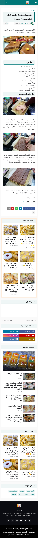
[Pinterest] (12, 208)
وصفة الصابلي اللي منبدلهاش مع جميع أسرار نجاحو (11, 265)
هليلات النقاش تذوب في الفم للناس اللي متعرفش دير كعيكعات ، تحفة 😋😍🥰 (27, 241)
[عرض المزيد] (33, 212)
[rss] (8, 520)
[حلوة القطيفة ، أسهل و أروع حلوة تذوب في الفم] (27, 278)
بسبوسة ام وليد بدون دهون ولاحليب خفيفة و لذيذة (19, 365)
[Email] (9, 208)
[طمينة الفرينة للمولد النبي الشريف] (29, 376)
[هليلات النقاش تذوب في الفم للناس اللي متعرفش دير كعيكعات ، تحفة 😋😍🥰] (27, 230)
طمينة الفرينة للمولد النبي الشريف (14, 374)
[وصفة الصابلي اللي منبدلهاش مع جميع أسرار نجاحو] (11, 256)
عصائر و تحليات (13, 491)
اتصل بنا (27, 535)
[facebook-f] (29, 520)
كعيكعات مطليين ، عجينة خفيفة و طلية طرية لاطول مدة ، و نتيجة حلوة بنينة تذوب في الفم (13, 386)
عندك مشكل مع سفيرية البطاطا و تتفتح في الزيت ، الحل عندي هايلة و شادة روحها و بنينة (13, 418)
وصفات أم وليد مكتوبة (12, 528)
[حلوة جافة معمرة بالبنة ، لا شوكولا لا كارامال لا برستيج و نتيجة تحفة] (11, 278)
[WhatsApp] (16, 208)
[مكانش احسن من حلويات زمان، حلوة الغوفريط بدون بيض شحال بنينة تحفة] (11, 230)
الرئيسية (31, 532)
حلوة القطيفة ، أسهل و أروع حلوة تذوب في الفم (28, 288)
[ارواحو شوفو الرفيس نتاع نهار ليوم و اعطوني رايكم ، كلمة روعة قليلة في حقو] (29, 398)
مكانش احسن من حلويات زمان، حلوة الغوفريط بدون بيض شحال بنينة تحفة (11, 240)
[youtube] (21, 520)
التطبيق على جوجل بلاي (14, 535)
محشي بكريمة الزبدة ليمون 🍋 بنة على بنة (27, 265)
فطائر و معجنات (23, 494)
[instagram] (12, 520)
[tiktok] (17, 520)
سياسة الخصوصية (21, 532)
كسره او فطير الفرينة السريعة (15, 407)
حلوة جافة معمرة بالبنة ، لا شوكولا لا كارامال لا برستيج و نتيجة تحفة (11, 289)
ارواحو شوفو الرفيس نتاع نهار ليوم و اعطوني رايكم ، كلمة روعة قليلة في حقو (12, 397)
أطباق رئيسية (30, 491)
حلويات (32, 10)
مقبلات (14, 494)
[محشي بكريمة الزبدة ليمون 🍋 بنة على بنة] (27, 256)
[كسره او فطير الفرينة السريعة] (29, 408)
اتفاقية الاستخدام (8, 532)
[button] (36, 2)
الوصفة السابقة (7, 320)
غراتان (32, 494)
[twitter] (25, 520)
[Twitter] (20, 208)
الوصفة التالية (31, 320)
